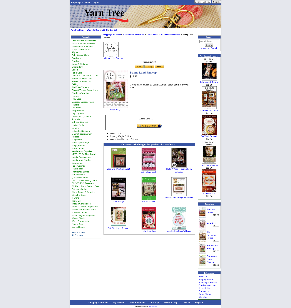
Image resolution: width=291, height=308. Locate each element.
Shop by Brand (206, 279)
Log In (96, 2)
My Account (118, 302)
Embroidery (77, 67)
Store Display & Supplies (83, 192)
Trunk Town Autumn (209, 165)
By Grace (211, 223)
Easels (75, 70)
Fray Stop (76, 99)
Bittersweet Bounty (209, 82)
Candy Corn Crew (209, 110)
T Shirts (75, 198)
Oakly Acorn (209, 193)
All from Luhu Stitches (170, 35)
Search (209, 37)
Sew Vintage (118, 201)
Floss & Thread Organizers (85, 90)
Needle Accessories (81, 157)
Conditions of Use (207, 285)
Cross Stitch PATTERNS (133, 35)
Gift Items (76, 107)
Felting (75, 84)
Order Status (205, 294)
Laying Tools (78, 125)
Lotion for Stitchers (81, 131)
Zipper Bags (77, 224)
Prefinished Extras (80, 172)
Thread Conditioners (81, 204)
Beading (76, 61)
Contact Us (204, 291)
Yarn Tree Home (77, 30)
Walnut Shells (78, 218)
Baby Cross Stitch (80, 55)
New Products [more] (209, 55)
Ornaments (77, 163)
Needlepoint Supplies (82, 151)
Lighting (75, 128)
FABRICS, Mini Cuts (81, 81)
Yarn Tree (153, 306)
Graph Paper (78, 110)
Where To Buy (93, 30)
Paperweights (78, 166)
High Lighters (78, 113)
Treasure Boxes (79, 212)
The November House (212, 235)
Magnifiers (77, 139)
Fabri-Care (77, 73)
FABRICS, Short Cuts (82, 78)
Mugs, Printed (78, 145)
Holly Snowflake (149, 231)
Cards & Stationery (81, 64)
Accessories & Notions (82, 46)
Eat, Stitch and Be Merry (119, 228)
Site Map (203, 297)
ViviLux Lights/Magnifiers (83, 215)
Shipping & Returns (208, 282)
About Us (203, 276)
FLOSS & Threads (80, 87)
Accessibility (204, 288)
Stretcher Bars (78, 195)
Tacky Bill (76, 201)
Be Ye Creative (148, 201)
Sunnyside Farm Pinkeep (212, 259)
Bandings (76, 58)
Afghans (76, 52)
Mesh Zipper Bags (80, 142)
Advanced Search (209, 48)
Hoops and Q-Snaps (81, 116)
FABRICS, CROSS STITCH (85, 75)
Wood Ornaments (80, 221)
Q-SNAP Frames (80, 177)
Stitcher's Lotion (79, 189)
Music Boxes (78, 148)
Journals (76, 119)
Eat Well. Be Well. (209, 136)
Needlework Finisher (81, 160)
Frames (75, 96)
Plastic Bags (77, 168)
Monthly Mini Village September (179, 197)
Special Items (78, 227)
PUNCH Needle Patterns (83, 43)
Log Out (113, 30)
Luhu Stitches (153, 35)
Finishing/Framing (80, 93)
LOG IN (105, 30)
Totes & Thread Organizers (85, 206)
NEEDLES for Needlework (84, 154)
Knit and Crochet (80, 122)
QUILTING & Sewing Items (84, 180)
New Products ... (79, 232)
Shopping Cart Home (80, 2)
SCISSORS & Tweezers (83, 183)
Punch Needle (78, 174)
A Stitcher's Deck (148, 172)
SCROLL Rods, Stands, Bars (85, 186)
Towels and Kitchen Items (84, 209)
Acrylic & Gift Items (81, 49)
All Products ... (78, 235)
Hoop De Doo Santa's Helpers (179, 231)
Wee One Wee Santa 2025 (118, 169)
